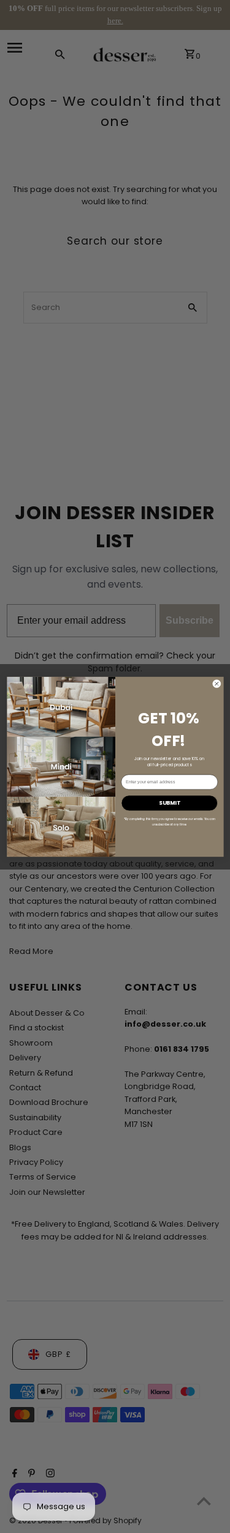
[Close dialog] (216, 683)
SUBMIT (169, 803)
